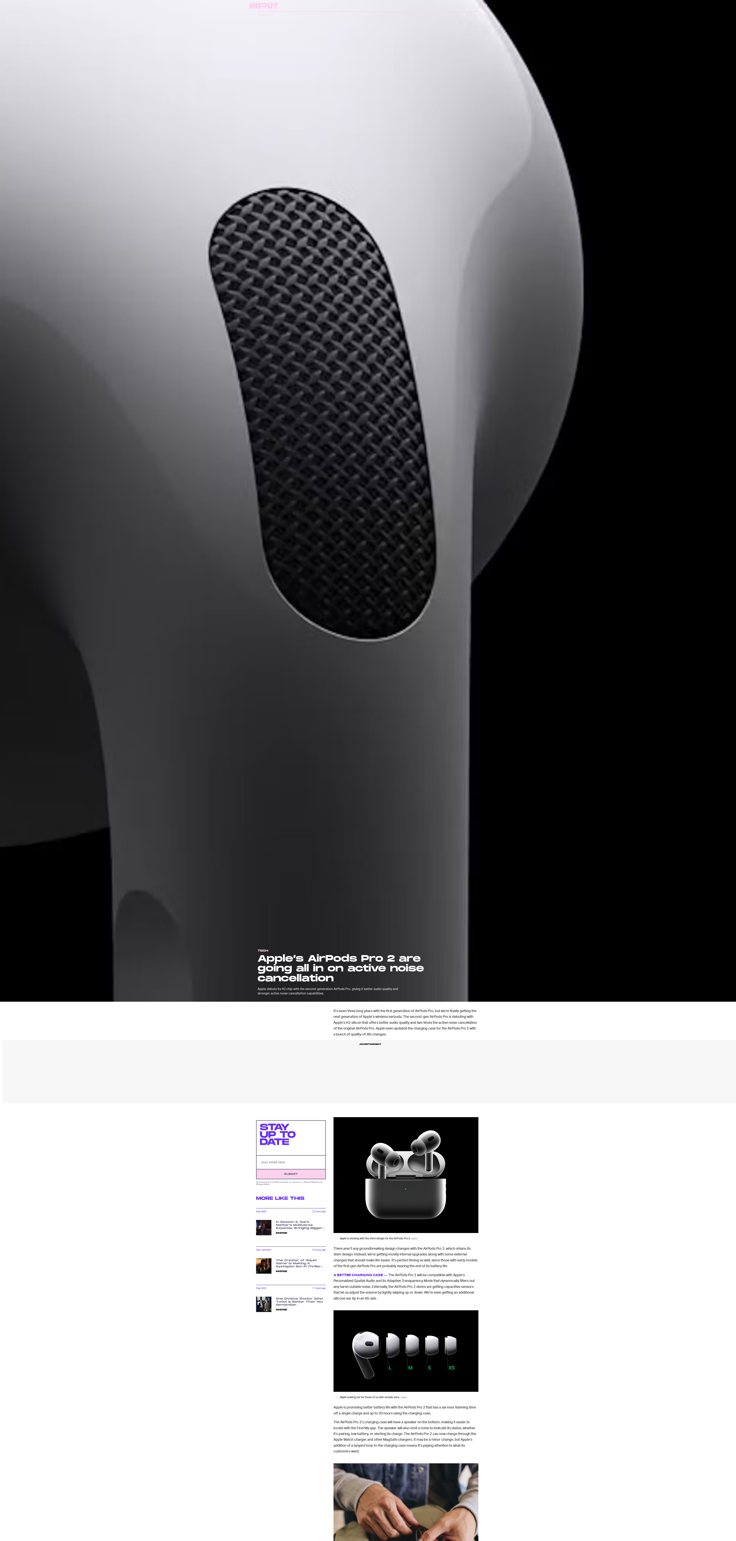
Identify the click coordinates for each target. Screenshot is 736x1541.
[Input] (263, 6)
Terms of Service (311, 1182)
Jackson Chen (265, 14)
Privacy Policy (262, 1184)
